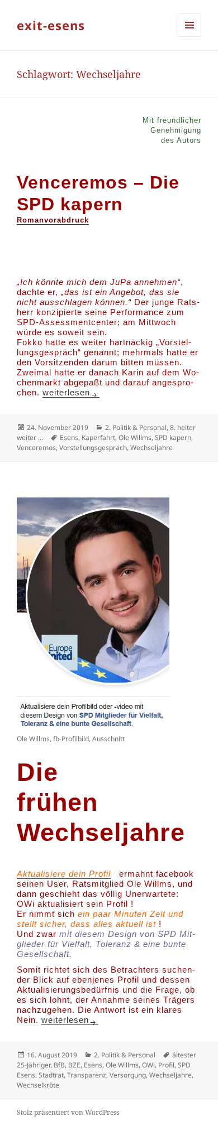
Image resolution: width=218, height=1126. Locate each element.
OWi (148, 1065)
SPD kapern (173, 437)
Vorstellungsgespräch (93, 447)
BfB (59, 1065)
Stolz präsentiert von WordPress (68, 1112)
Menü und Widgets (189, 36)
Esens (69, 437)
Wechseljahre (151, 447)
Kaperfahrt (98, 437)
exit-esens (51, 25)
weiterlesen (70, 392)
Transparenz (86, 1075)
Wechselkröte (38, 1085)
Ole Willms (135, 437)
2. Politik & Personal (136, 427)
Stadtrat (51, 1075)
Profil (166, 1065)
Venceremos (36, 447)
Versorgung (128, 1075)
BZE (74, 1065)
